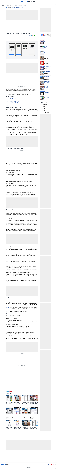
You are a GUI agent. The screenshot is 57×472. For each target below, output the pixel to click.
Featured (15, 5)
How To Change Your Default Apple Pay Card (17, 428)
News (3, 5)
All (25, 5)
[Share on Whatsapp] (34, 35)
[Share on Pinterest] (32, 35)
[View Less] (12, 391)
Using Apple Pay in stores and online (13, 101)
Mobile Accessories (44, 104)
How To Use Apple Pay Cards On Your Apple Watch (25, 428)
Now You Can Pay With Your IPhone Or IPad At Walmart (47, 77)
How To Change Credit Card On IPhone (46, 52)
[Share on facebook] (29, 35)
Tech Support (9, 5)
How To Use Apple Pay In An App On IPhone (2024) (47, 47)
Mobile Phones (43, 110)
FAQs (7, 105)
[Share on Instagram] (9, 391)
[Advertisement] (28, 469)
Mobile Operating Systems (45, 112)
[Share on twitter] (31, 35)
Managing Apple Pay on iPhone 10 (12, 102)
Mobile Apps (43, 106)
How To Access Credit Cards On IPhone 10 (8, 416)
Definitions (20, 5)
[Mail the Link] (37, 35)
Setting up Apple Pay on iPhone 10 (12, 98)
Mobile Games (43, 108)
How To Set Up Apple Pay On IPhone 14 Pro (9, 403)
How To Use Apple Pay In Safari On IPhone (17, 403)
